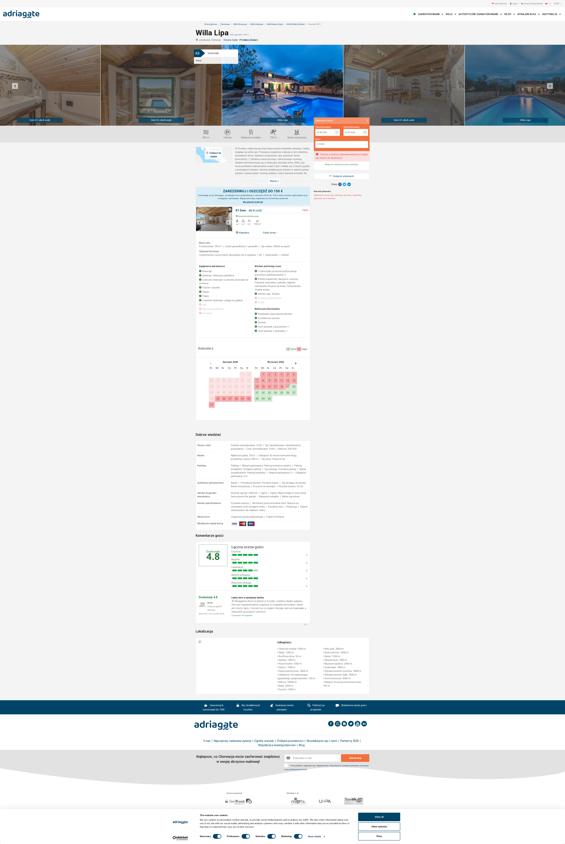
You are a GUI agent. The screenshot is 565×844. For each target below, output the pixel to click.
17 (275, 386)
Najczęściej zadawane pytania (232, 741)
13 (294, 380)
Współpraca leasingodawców (277, 745)
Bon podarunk (281, 198)
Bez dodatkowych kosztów (250, 707)
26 (224, 398)
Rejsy (508, 14)
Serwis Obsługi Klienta (533, 4)
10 (275, 380)
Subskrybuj (355, 758)
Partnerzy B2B (349, 741)
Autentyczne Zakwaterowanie (479, 14)
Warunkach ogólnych (253, 202)
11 (281, 380)
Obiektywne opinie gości (353, 705)
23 (269, 392)
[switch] (246, 836)
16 (269, 386)
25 (218, 398)
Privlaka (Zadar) (249, 40)
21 (257, 392)
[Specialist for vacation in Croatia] (216, 725)
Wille (450, 14)
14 (257, 386)
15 (263, 386)
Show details (314, 836)
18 (281, 386)
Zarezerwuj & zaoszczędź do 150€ (214, 707)
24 (275, 392)
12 (287, 380)
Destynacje (550, 14)
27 (230, 398)
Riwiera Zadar (231, 40)
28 (236, 398)
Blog (302, 745)
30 (248, 398)
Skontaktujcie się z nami (321, 741)
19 (287, 386)
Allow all (379, 817)
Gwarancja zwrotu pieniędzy (284, 707)
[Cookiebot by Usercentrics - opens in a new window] (180, 838)
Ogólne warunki (264, 741)
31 (211, 404)
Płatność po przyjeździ (317, 707)
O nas (206, 741)
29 (242, 398)
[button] (547, 3)
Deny (379, 836)
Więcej (198, 60)
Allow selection (379, 826)
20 (294, 386)
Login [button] (514, 4)
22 (263, 392)
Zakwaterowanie (430, 14)
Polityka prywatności (290, 741)
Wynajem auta (527, 14)
